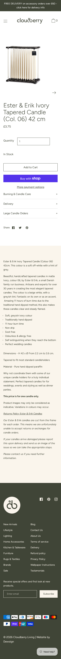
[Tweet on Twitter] (20, 227)
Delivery (8, 203)
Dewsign (8, 641)
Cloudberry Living (23, 637)
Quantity (8, 140)
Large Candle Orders (15, 213)
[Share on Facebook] (13, 227)
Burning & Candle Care (17, 194)
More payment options (30, 187)
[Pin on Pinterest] (27, 227)
